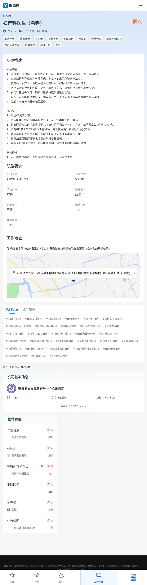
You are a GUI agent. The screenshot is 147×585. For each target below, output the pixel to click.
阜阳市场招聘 (72, 318)
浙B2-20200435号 (131, 566)
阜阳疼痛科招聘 (130, 341)
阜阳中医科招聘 (14, 333)
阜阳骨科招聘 (68, 326)
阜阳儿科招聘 (13, 318)
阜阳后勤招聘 (53, 318)
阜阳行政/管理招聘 (90, 326)
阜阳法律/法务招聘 (16, 356)
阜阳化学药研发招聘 (41, 341)
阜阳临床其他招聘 (85, 333)
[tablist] (73, 309)
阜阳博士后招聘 (108, 341)
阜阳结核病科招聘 (108, 333)
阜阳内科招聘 (38, 356)
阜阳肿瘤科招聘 (64, 341)
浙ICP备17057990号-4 (55, 566)
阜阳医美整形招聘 (112, 318)
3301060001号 (83, 569)
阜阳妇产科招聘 (58, 356)
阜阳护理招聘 (13, 348)
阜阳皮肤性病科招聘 (46, 326)
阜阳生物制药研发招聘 (18, 326)
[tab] (12, 309)
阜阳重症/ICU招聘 (37, 333)
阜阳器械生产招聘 (16, 341)
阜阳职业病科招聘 (59, 348)
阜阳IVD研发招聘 (86, 341)
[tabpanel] (73, 338)
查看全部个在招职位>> (73, 406)
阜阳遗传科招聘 (111, 348)
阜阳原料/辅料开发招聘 (86, 348)
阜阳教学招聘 (111, 326)
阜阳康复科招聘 (33, 318)
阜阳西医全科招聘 (61, 333)
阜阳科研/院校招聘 (35, 348)
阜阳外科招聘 (90, 318)
